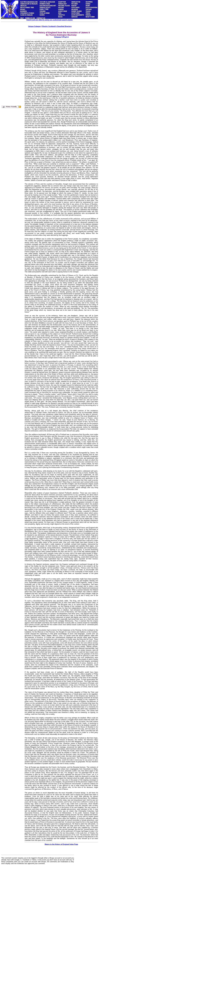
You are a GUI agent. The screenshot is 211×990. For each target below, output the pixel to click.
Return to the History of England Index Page (61, 844)
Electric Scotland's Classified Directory (57, 26)
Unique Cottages (34, 26)
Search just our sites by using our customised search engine (49, 20)
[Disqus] (37, 896)
